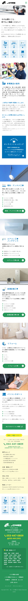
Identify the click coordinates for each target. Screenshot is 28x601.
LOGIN (14, 591)
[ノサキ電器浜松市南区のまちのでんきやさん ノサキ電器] (8, 2)
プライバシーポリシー (18, 586)
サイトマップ (8, 586)
